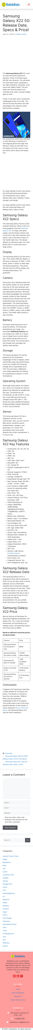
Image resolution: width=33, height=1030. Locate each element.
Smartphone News (9, 924)
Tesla (5, 930)
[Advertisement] (16, 55)
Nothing (6, 906)
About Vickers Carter (18, 1000)
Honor (5, 887)
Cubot (5, 872)
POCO (5, 915)
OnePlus (6, 909)
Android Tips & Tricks (10, 856)
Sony (4, 927)
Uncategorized (8, 933)
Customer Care (8, 875)
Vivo (4, 940)
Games (5, 881)
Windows (6, 943)
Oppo (5, 912)
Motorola (6, 899)
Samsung (8, 753)
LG (4, 896)
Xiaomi (5, 946)
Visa (4, 937)
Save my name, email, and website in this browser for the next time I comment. (16, 819)
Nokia (5, 903)
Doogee (5, 878)
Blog (4, 865)
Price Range (7, 918)
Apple (5, 859)
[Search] (27, 840)
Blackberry (7, 862)
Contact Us (18, 996)
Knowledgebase (9, 893)
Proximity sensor (13, 553)
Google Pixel (7, 884)
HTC (4, 890)
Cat (4, 868)
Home (18, 989)
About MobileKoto (18, 993)
